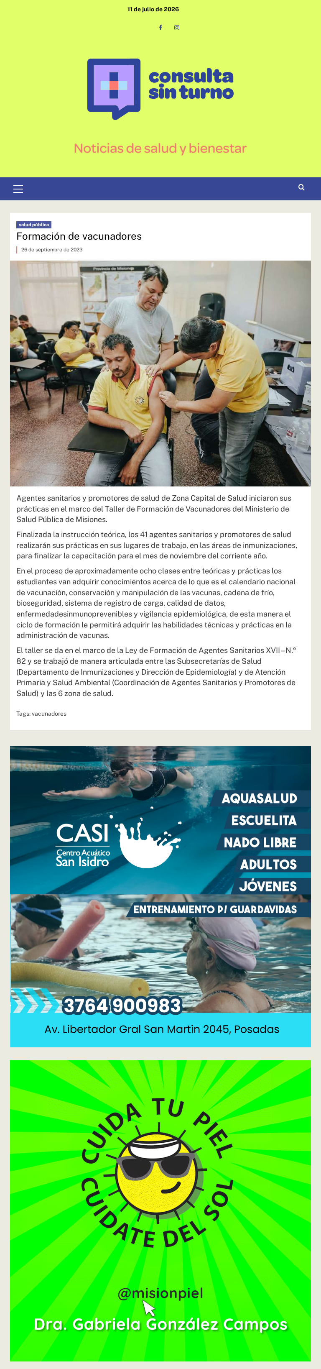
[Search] (301, 187)
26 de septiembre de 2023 (52, 250)
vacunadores (49, 713)
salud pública (34, 224)
